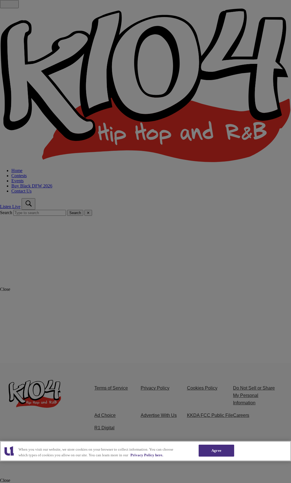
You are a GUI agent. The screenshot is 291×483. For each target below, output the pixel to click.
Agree (216, 450)
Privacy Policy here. (146, 455)
